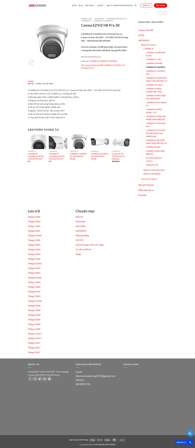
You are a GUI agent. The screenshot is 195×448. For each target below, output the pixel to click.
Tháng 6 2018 (34, 315)
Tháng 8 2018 (34, 305)
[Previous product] (165, 13)
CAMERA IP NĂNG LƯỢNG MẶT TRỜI (154, 90)
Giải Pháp (89, 5)
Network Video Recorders (154, 170)
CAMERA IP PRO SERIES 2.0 (156, 104)
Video (78, 254)
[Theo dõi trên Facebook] (30, 379)
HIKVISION (143, 40)
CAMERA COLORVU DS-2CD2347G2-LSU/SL (78, 156)
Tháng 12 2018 (35, 301)
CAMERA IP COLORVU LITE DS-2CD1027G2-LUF (57, 156)
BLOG (81, 5)
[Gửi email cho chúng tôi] (44, 379)
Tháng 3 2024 (34, 254)
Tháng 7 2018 (34, 310)
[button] (31, 62)
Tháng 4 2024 (34, 249)
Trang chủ (86, 19)
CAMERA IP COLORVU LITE (155, 72)
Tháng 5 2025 (34, 226)
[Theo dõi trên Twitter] (40, 379)
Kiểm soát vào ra (146, 190)
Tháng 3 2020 (34, 282)
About (100, 5)
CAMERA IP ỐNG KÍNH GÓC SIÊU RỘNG (156, 97)
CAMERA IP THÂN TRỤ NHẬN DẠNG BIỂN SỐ (156, 117)
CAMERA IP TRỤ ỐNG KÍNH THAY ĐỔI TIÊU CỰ (156, 141)
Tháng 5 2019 (34, 296)
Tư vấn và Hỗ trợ (83, 249)
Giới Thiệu (80, 226)
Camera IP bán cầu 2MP (94, 65)
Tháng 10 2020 (35, 277)
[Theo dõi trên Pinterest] (49, 379)
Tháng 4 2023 (34, 268)
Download (80, 221)
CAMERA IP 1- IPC (154, 59)
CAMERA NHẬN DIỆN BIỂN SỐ (155, 152)
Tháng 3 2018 (34, 324)
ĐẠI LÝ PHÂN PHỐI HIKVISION (120, 5)
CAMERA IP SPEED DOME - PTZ (154, 111)
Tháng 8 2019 (34, 291)
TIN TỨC (80, 240)
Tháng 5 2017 (34, 343)
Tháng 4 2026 (34, 221)
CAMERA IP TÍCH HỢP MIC (155, 125)
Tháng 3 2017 (34, 352)
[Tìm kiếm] (135, 5)
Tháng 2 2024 (34, 259)
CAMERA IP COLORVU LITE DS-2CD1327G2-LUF (36, 156)
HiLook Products (146, 185)
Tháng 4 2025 (34, 231)
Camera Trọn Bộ (145, 30)
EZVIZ (141, 35)
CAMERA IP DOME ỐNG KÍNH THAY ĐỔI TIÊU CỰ (156, 79)
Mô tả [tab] (31, 84)
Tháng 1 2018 (34, 329)
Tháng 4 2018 (34, 319)
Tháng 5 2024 (34, 244)
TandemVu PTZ (152, 165)
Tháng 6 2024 (34, 240)
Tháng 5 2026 (34, 216)
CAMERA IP (148, 49)
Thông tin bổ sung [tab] (44, 84)
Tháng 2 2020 (34, 287)
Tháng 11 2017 (35, 333)
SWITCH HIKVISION (151, 174)
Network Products (148, 45)
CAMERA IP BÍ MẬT (154, 63)
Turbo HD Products (149, 179)
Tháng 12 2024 (35, 235)
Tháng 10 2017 (35, 338)
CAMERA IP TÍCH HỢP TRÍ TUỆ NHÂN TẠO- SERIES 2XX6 (155, 133)
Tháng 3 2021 (34, 272)
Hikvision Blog (82, 235)
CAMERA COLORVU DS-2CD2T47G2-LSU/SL (99, 156)
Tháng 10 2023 (35, 263)
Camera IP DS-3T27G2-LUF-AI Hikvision (118, 156)
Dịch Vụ (79, 216)
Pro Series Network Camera (154, 159)
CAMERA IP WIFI (153, 147)
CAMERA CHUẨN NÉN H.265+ (155, 54)
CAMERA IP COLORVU (155, 67)
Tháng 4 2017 (34, 347)
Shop (74, 5)
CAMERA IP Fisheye (154, 85)
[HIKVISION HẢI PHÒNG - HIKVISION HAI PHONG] (41, 5)
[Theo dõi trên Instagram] (35, 379)
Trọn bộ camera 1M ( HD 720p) (90, 244)
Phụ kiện (142, 195)
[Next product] (160, 13)
